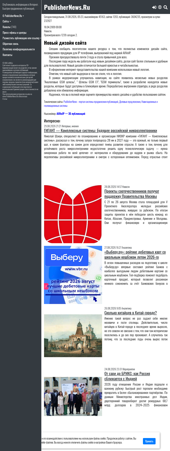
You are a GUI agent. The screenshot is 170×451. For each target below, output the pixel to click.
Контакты (7, 55)
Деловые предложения (129, 102)
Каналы (9, 27)
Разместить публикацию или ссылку (21, 38)
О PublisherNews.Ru (12, 16)
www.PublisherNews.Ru (10, 96)
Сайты (6, 21)
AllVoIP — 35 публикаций (71, 114)
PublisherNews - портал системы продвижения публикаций (91, 102)
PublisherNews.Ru (67, 7)
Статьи (4, 98)
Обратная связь (10, 44)
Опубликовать (8, 4)
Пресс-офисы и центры (14, 33)
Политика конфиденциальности (19, 49)
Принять (149, 441)
